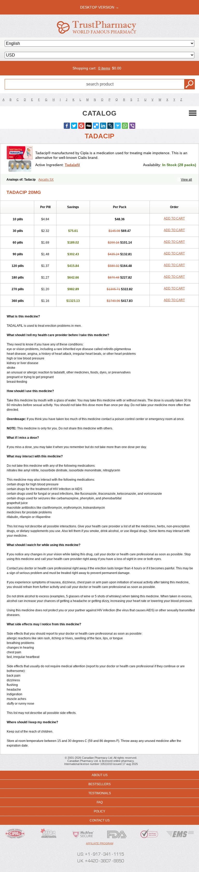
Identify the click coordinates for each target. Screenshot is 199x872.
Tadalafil (72, 165)
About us (100, 775)
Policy (99, 811)
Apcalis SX (46, 179)
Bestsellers (99, 784)
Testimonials (99, 793)
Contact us (100, 820)
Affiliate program (99, 843)
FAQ (100, 802)
